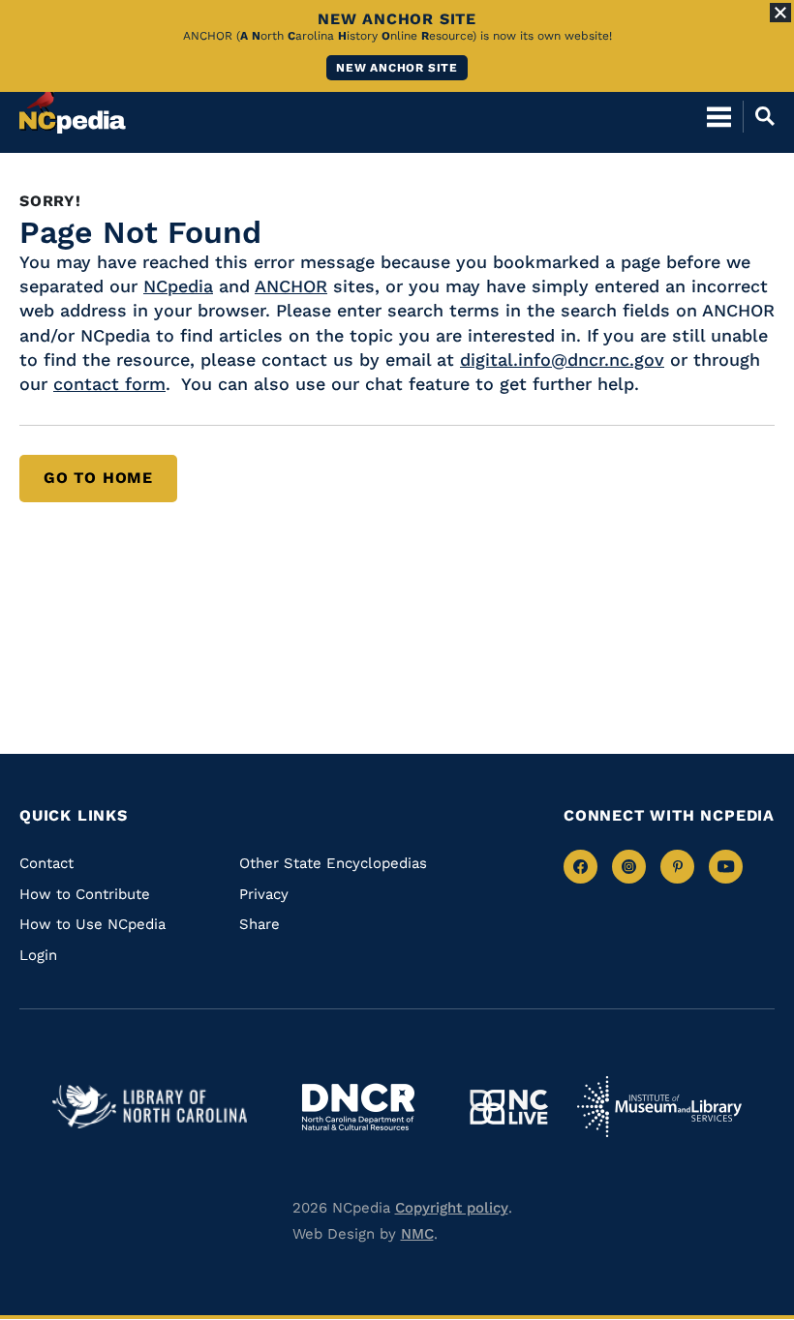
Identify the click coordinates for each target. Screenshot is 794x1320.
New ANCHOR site (397, 68)
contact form (109, 384)
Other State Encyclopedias (333, 863)
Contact (46, 863)
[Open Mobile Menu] (719, 116)
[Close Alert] (780, 12)
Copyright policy (451, 1207)
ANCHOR (291, 286)
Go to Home (98, 477)
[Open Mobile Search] (759, 116)
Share (259, 924)
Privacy (264, 894)
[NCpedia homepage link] (72, 107)
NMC (417, 1234)
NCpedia (178, 286)
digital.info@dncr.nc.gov (562, 359)
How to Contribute (84, 894)
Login (38, 955)
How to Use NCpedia (92, 924)
